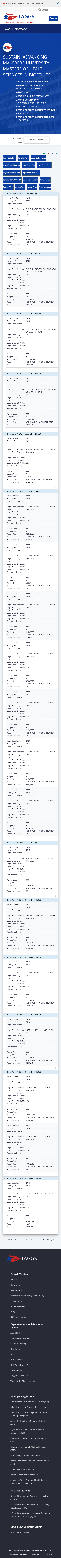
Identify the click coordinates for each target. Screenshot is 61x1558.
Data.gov (14, 1279)
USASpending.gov (18, 1317)
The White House (17, 1301)
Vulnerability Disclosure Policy (23, 1381)
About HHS (15, 1333)
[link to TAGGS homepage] (23, 17)
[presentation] (30, 696)
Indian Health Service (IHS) (22, 1469)
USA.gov (14, 1311)
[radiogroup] (20, 140)
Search (45, 9)
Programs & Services (19, 1375)
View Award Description (36, 140)
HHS (12, 1354)
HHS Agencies (16, 1359)
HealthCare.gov (17, 1290)
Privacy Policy (16, 1370)
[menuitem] (44, 153)
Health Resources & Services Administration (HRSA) (29, 1462)
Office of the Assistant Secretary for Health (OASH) (29, 1498)
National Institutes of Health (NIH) (25, 1474)
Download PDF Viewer (20, 1532)
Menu (53, 18)
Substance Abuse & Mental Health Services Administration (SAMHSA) (29, 1482)
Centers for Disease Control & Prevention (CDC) (28, 1440)
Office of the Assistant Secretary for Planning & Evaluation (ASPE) (29, 1506)
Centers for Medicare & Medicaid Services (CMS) (28, 1448)
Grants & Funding (18, 1343)
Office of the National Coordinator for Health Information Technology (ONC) (30, 1515)
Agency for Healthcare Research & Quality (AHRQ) (28, 1423)
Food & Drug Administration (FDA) (25, 1455)
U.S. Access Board (18, 1306)
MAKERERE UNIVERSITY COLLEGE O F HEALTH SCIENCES (41, 265)
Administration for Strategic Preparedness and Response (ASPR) (28, 1414)
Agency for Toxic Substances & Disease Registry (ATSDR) (27, 1431)
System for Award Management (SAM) (27, 1295)
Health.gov (15, 1349)
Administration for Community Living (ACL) (29, 1407)
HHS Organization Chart (21, 1365)
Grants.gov (15, 1285)
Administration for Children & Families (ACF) (29, 1401)
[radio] (19, 138)
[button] (40, 9)
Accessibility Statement (20, 1338)
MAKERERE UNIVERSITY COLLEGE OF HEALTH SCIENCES (41, 205)
